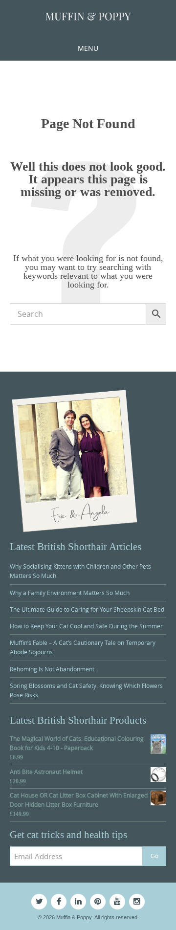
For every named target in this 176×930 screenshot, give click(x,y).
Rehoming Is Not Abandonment (52, 669)
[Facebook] (58, 901)
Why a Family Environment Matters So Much (70, 593)
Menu (88, 48)
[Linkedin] (78, 901)
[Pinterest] (98, 901)
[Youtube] (117, 901)
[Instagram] (137, 901)
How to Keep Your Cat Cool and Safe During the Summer (86, 626)
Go (154, 856)
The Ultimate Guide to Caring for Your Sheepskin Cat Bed (87, 609)
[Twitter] (39, 901)
